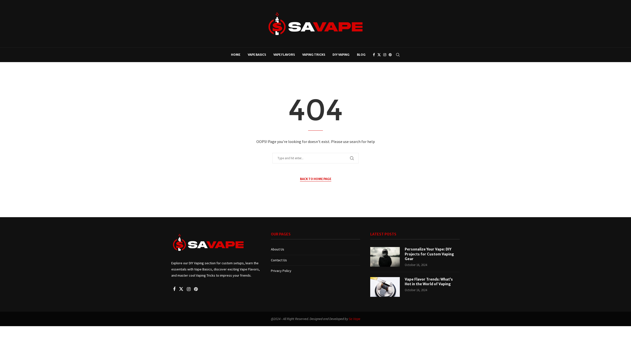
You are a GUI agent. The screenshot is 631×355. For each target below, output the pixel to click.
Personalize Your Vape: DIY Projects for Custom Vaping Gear (429, 254)
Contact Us (279, 260)
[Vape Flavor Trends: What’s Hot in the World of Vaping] (385, 287)
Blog (361, 54)
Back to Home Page (315, 179)
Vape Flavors (284, 54)
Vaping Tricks (313, 54)
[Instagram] (384, 55)
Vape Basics (257, 54)
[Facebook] (374, 55)
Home (235, 54)
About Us (277, 249)
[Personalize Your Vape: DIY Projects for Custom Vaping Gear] (385, 257)
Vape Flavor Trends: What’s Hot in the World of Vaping (429, 281)
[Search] (397, 55)
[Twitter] (379, 55)
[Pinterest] (390, 55)
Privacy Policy (281, 270)
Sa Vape (354, 319)
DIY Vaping (341, 54)
